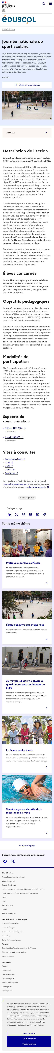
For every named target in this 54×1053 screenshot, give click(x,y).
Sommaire (11, 133)
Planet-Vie (5, 944)
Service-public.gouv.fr (10, 983)
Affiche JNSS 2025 (14, 428)
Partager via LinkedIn (30, 514)
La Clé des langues (8, 928)
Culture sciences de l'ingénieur (13, 932)
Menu (50, 3)
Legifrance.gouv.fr (8, 978)
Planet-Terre (6, 936)
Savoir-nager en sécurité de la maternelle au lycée (24, 811)
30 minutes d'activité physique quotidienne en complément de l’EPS (25, 684)
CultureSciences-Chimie (10, 924)
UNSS (7, 466)
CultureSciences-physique (11, 940)
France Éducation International (13, 877)
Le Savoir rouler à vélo (19, 750)
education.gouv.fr (8, 881)
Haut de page (28, 845)
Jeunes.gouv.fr (7, 987)
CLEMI (4, 909)
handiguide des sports (35, 486)
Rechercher (43, 3)
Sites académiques (8, 913)
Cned (4, 901)
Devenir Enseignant (9, 885)
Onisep (4, 897)
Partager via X (16, 514)
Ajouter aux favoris (29, 85)
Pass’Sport (10, 473)
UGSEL (8, 469)
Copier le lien (44, 514)
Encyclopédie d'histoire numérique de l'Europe (19, 948)
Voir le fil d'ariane (8, 29)
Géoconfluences (8, 956)
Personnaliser (29, 1033)
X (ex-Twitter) (13, 861)
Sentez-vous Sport (14, 459)
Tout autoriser (29, 1044)
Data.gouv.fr (6, 970)
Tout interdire (29, 1038)
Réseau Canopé (7, 905)
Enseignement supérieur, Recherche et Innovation (20, 893)
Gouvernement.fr (8, 974)
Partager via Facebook (9, 514)
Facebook (5, 861)
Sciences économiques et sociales (14, 952)
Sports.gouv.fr (7, 991)
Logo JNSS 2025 (13, 437)
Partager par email (37, 514)
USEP (7, 462)
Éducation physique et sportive (25, 625)
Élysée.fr (5, 966)
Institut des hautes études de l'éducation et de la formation (23, 889)
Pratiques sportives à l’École (23, 563)
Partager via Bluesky (23, 514)
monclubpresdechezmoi (14, 483)
